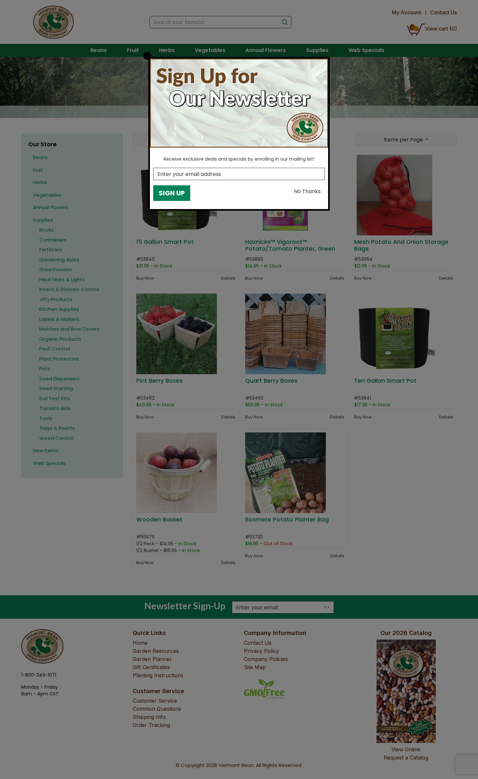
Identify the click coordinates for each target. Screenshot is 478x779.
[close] (147, 56)
